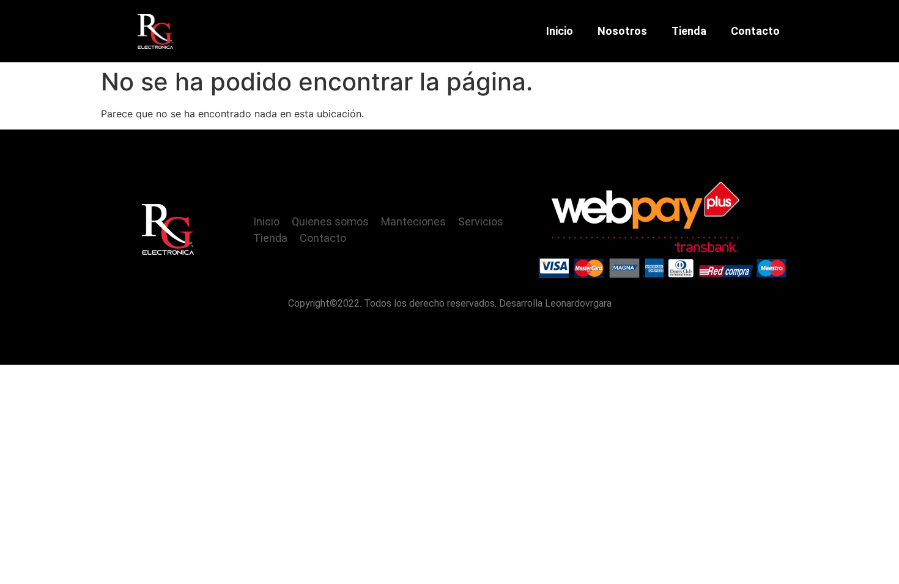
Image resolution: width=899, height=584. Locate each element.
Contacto (755, 30)
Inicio (559, 30)
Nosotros (622, 30)
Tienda (688, 30)
